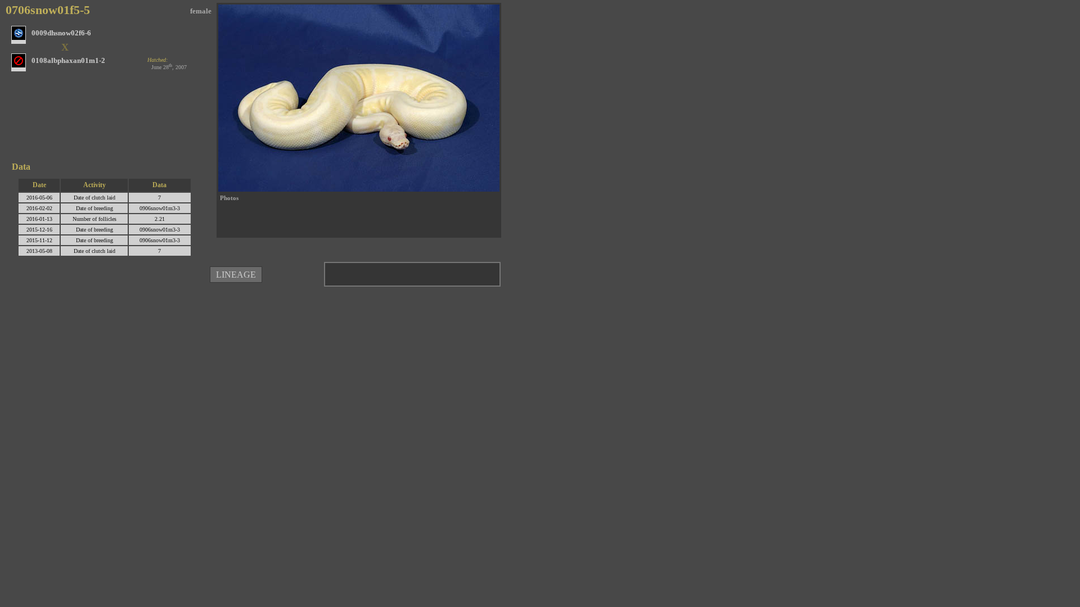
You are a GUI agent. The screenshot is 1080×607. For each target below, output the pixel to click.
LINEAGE (236, 274)
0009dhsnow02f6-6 (61, 33)
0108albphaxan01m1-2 (68, 60)
